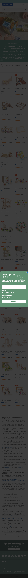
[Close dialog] (26, 272)
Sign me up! (13, 301)
